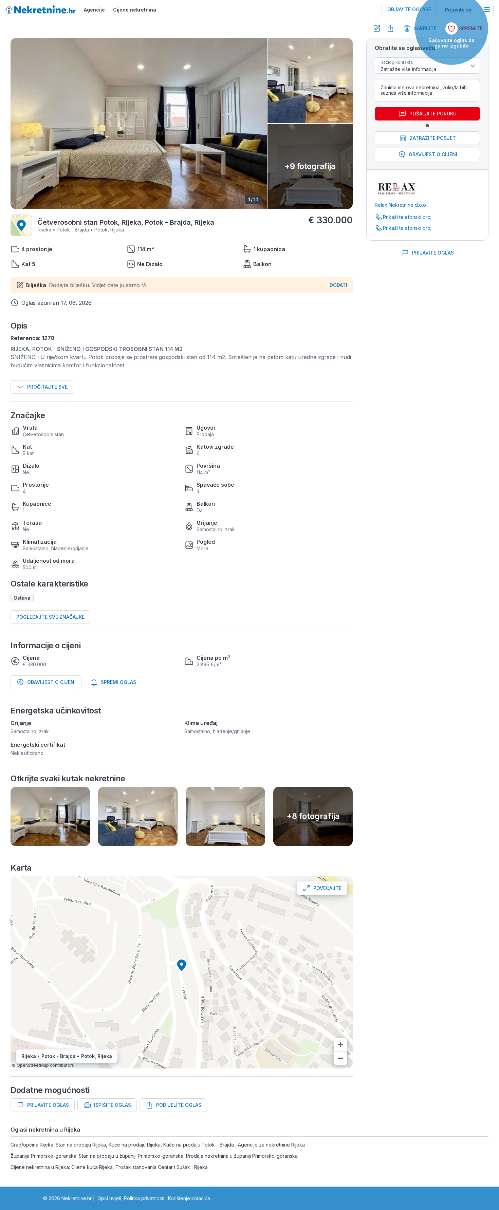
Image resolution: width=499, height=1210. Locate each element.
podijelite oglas (178, 1105)
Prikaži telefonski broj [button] (407, 217)
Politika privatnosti (144, 1198)
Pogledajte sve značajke (50, 617)
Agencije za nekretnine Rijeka (271, 1145)
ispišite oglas (112, 1105)
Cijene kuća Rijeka (92, 1167)
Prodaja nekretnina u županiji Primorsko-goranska (242, 1156)
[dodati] (182, 285)
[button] (409, 9)
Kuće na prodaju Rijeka (135, 1145)
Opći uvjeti (109, 1198)
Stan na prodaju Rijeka (81, 1145)
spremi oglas (118, 682)
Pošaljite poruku (433, 113)
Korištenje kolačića (189, 1198)
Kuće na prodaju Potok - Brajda (199, 1145)
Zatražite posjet (433, 138)
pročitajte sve (47, 387)
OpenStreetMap (33, 1065)
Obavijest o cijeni (51, 682)
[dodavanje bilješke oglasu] (377, 28)
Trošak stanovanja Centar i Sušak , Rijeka (161, 1167)
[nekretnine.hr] (40, 9)
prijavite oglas (48, 1105)
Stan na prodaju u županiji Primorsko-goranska (131, 1156)
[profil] (487, 9)
